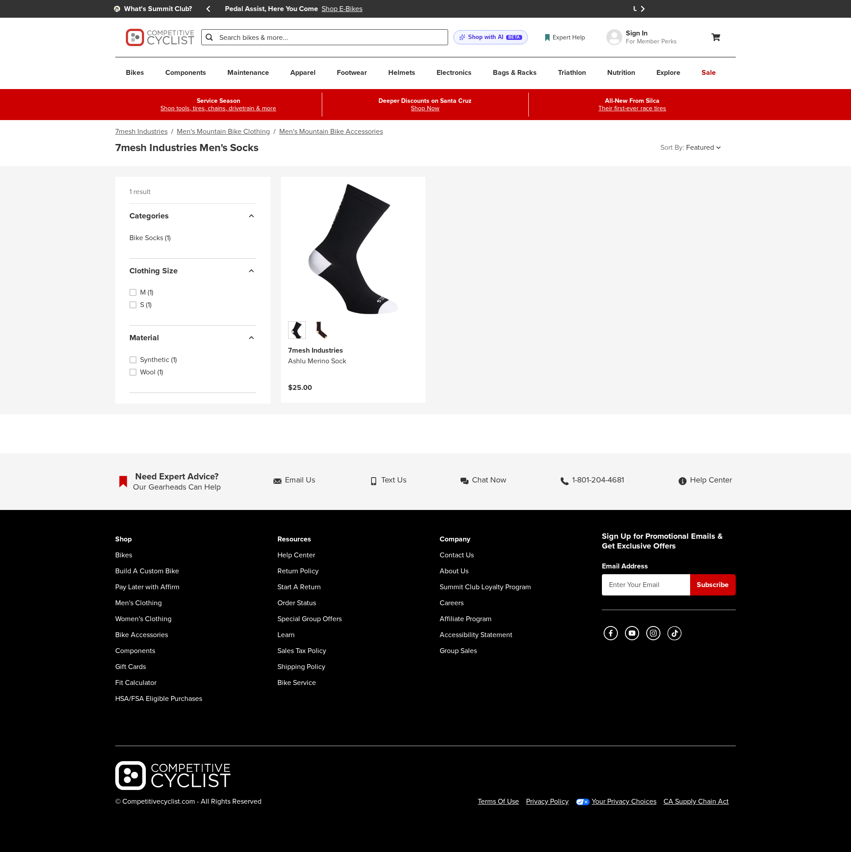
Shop (123, 539)
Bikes (123, 555)
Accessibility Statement (476, 634)
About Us (454, 571)
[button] (490, 37)
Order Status (296, 603)
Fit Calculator (135, 682)
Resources (294, 539)
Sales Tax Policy (301, 650)
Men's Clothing (138, 603)
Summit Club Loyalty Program (485, 587)
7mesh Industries (141, 131)
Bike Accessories (141, 634)
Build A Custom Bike (147, 571)
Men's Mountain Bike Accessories (331, 131)
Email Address (625, 566)
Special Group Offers (309, 619)
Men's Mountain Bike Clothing (223, 131)
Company (455, 539)
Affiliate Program (466, 619)
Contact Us (457, 555)
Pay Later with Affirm (147, 587)
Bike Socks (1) (150, 237)
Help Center (296, 555)
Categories (149, 216)
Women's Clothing (143, 619)
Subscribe (713, 585)
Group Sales (458, 650)
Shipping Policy (301, 666)
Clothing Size (153, 270)
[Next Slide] (642, 9)
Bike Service (296, 682)
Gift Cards (130, 666)
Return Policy (298, 571)
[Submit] (209, 37)
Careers (452, 603)
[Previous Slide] (208, 9)
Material (144, 337)
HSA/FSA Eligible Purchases (158, 698)
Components (135, 650)
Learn (286, 634)
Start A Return (299, 587)
